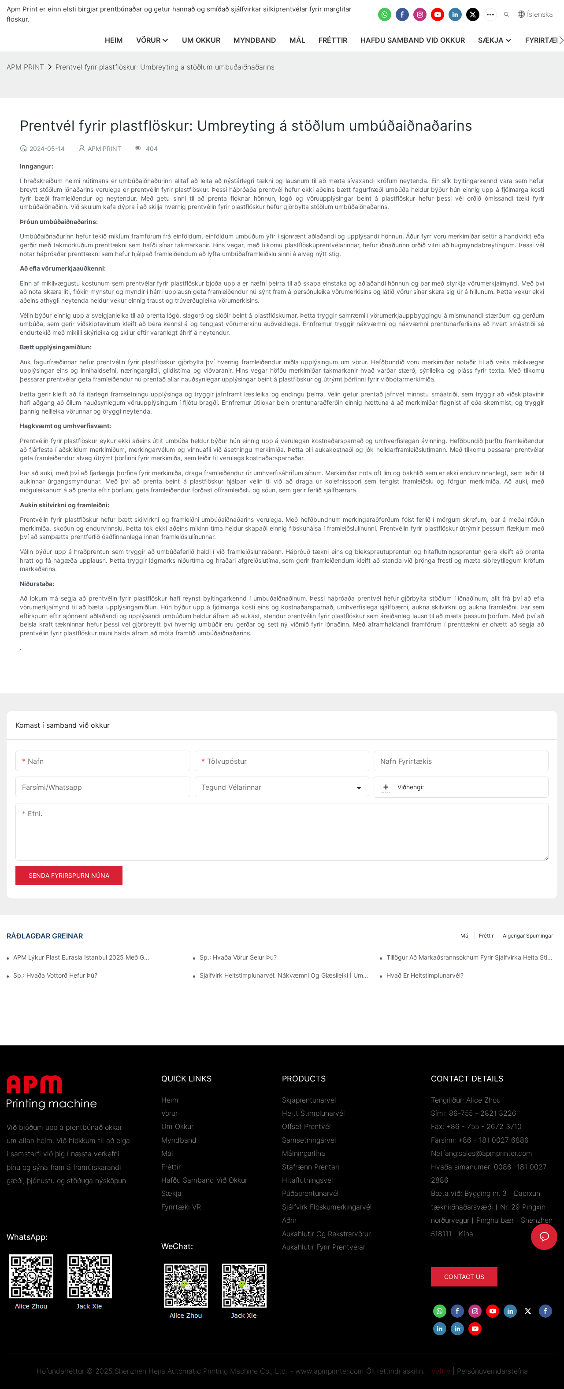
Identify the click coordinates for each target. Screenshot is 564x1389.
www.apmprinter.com (329, 1371)
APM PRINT (25, 66)
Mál (465, 935)
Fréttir (486, 935)
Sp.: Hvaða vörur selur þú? (238, 957)
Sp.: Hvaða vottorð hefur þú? (55, 975)
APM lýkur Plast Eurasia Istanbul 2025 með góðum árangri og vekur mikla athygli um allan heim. (82, 957)
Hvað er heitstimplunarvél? (425, 975)
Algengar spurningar (528, 935)
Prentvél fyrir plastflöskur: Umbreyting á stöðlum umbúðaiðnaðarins (165, 66)
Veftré (440, 1371)
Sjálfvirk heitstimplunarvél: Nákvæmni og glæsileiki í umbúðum (285, 975)
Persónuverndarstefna (492, 1371)
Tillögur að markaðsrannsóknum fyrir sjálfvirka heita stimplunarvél (471, 957)
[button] (561, 40)
